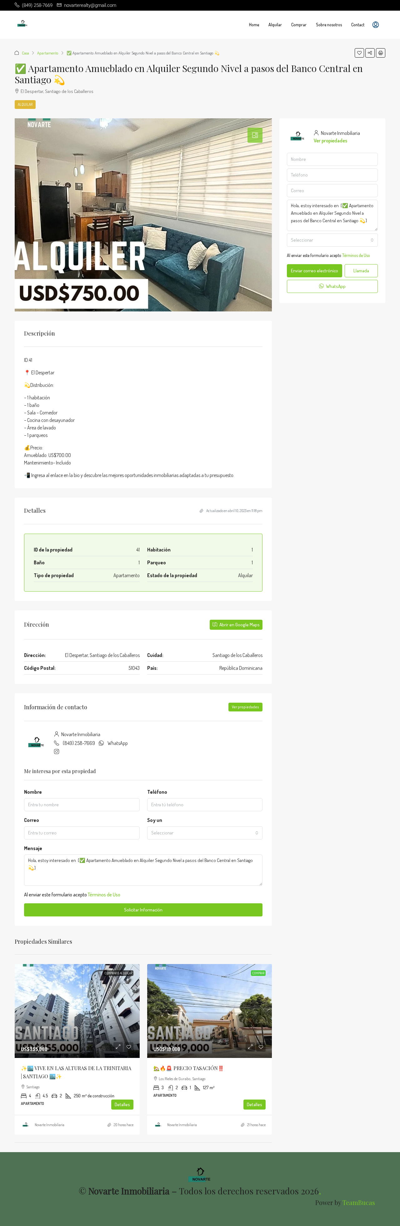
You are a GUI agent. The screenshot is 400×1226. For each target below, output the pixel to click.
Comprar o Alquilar (118, 973)
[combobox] (205, 832)
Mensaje (33, 848)
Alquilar (275, 24)
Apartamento (47, 52)
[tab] (255, 135)
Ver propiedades (245, 707)
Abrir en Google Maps (239, 625)
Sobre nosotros (329, 24)
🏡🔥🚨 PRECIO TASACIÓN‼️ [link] (188, 1068)
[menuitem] (375, 24)
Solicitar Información (143, 910)
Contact (357, 24)
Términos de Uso (104, 894)
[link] (77, 1011)
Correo (31, 820)
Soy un (154, 820)
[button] (359, 53)
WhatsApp (118, 743)
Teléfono (157, 792)
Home (254, 24)
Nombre (33, 792)
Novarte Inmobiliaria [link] (49, 1124)
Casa (25, 52)
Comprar (299, 24)
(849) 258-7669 (79, 743)
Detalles (122, 1104)
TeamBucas (358, 1202)
